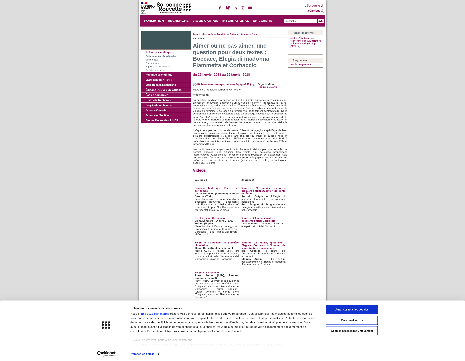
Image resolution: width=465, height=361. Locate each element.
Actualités (221, 34)
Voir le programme (300, 64)
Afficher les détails (142, 353)
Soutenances (152, 63)
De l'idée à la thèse (154, 70)
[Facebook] (220, 9)
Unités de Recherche (158, 100)
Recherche (208, 34)
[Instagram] (242, 9)
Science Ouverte (155, 110)
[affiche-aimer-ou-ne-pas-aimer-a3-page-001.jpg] (223, 84)
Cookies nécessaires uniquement (352, 330)
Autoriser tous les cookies (352, 309)
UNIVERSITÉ (262, 21)
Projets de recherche (158, 105)
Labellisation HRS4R (158, 79)
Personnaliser (350, 320)
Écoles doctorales (156, 94)
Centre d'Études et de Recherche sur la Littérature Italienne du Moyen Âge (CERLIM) (305, 42)
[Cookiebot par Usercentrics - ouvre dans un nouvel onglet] (106, 354)
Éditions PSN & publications (163, 89)
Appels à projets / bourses (158, 66)
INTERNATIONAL (235, 21)
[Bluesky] (227, 9)
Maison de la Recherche (160, 84)
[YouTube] (250, 9)
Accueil (196, 34)
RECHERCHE (178, 21)
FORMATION (154, 21)
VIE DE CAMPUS (205, 21)
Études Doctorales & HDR (161, 120)
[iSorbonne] (314, 5)
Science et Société (157, 115)
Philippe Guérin (267, 87)
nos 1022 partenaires (155, 313)
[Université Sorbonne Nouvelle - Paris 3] (165, 8)
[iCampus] (314, 11)
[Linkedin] (235, 9)
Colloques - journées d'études (160, 56)
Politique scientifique (158, 74)
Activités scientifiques (159, 52)
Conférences (151, 60)
